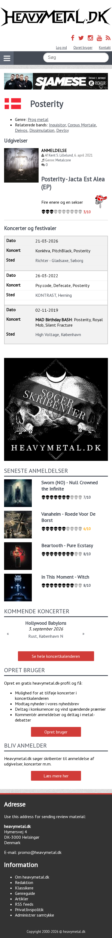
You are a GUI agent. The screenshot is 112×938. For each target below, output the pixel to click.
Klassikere (24, 888)
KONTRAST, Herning (53, 295)
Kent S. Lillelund (61, 155)
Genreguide (25, 893)
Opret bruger (82, 47)
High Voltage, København (58, 334)
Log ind (61, 47)
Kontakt (105, 47)
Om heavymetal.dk (32, 877)
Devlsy (62, 130)
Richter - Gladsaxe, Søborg (59, 260)
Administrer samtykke (34, 915)
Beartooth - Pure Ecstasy (67, 545)
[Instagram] (90, 38)
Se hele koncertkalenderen (56, 656)
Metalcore (63, 160)
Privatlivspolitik (29, 909)
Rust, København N (45, 636)
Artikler (21, 898)
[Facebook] (72, 38)
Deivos (21, 130)
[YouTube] (99, 38)
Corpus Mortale (82, 124)
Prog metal (38, 119)
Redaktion (24, 882)
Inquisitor (57, 124)
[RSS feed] (108, 38)
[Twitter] (81, 38)
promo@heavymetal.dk (39, 852)
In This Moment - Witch (65, 577)
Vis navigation (7, 58)
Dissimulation (41, 130)
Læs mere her (56, 776)
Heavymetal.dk (56, 17)
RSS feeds (24, 904)
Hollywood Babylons (45, 623)
